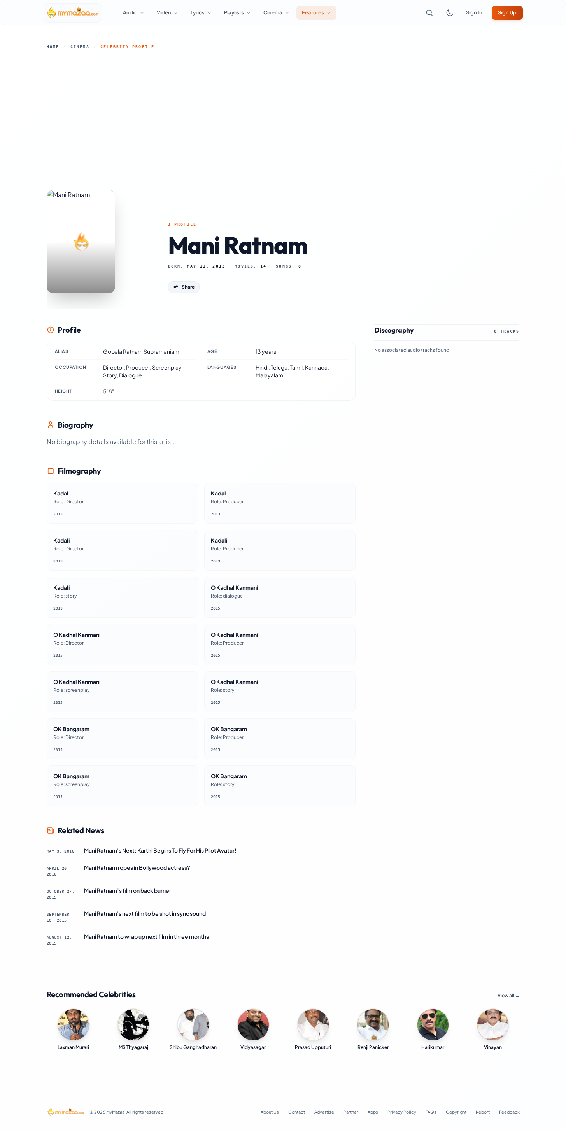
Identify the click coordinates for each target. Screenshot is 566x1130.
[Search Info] (429, 13)
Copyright (456, 1111)
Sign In (474, 12)
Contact (296, 1111)
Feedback (509, 1111)
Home (53, 46)
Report (483, 1111)
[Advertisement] (283, 119)
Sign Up (507, 12)
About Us (270, 1111)
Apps (373, 1111)
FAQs (431, 1111)
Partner (350, 1111)
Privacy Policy (401, 1111)
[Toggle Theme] (450, 13)
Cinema (79, 46)
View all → (509, 995)
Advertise (324, 1111)
